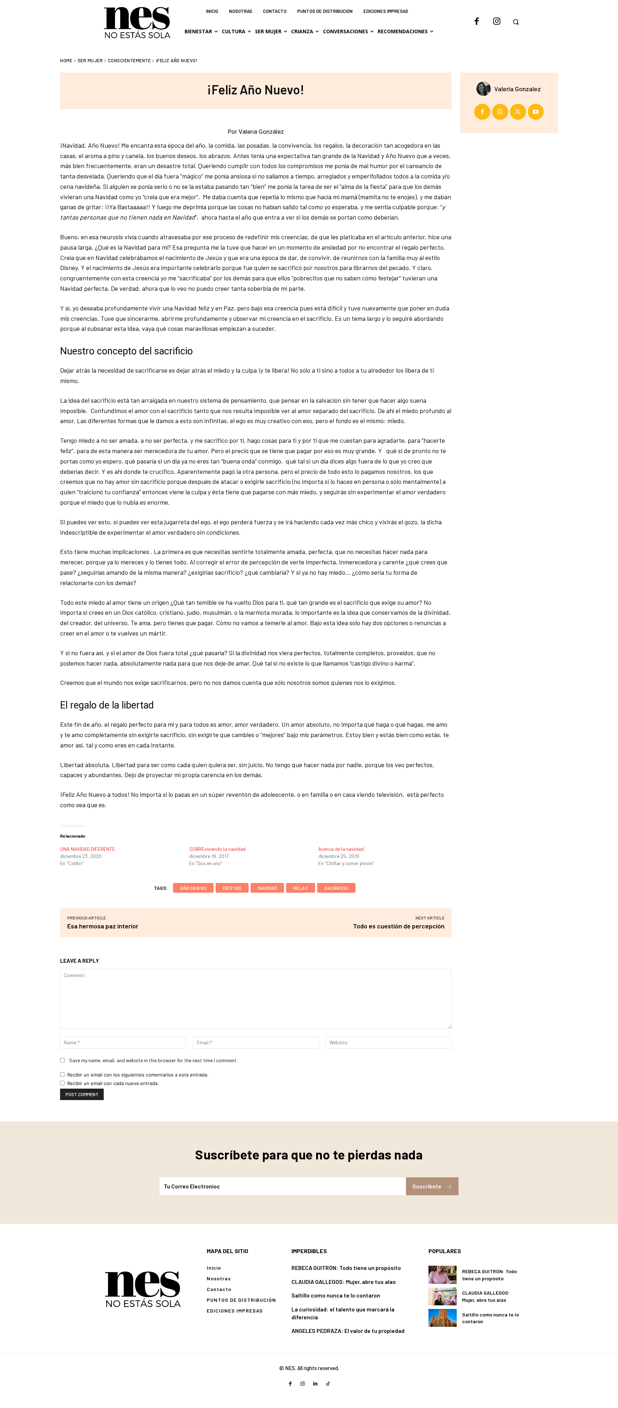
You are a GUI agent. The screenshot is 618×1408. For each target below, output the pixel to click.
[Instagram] (497, 22)
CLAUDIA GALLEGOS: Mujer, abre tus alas (343, 1281)
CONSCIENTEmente (129, 60)
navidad (267, 888)
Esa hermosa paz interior (102, 926)
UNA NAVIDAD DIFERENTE (87, 849)
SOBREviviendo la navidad (217, 849)
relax (300, 888)
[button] (515, 21)
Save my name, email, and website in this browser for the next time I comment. (153, 1060)
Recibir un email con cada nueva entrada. (113, 1083)
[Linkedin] (315, 1383)
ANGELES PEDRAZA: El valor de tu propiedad (347, 1330)
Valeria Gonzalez (517, 89)
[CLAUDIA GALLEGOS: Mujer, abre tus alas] (442, 1296)
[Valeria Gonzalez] (485, 89)
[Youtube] (536, 112)
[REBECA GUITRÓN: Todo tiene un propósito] (442, 1275)
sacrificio (336, 888)
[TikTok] (327, 1383)
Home (66, 60)
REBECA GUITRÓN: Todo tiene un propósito (346, 1267)
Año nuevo (193, 888)
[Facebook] (477, 22)
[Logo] (143, 1288)
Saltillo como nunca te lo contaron (335, 1295)
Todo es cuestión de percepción (399, 926)
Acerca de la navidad (341, 849)
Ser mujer (90, 60)
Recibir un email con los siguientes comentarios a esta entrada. (138, 1075)
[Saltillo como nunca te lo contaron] (442, 1318)
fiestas (232, 888)
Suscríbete (426, 1186)
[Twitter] (518, 112)
